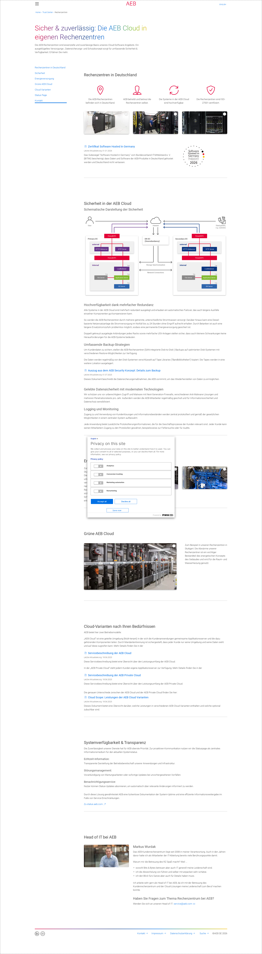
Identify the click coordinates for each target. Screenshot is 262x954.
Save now (117, 510)
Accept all (101, 501)
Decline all (125, 501)
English (93, 439)
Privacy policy (97, 459)
